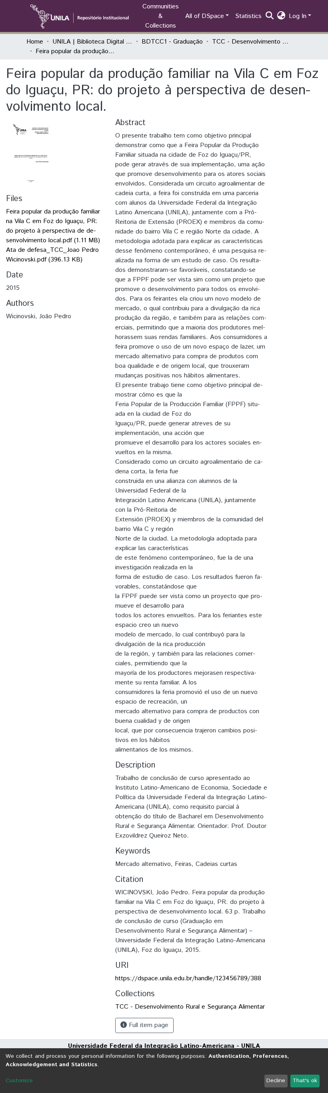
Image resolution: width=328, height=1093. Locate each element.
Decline (275, 1081)
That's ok (304, 1081)
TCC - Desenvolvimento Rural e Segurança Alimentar (252, 41)
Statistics (248, 16)
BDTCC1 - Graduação (172, 41)
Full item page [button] (147, 1025)
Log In (297, 16)
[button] (281, 16)
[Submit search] (270, 16)
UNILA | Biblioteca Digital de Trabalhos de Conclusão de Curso (92, 41)
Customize (19, 1081)
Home (34, 41)
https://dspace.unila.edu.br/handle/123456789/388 (188, 978)
